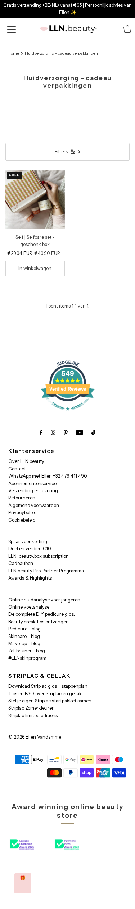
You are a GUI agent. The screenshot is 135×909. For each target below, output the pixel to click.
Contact (17, 469)
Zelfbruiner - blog (26, 650)
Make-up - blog (24, 643)
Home (13, 53)
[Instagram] (53, 432)
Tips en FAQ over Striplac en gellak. (45, 693)
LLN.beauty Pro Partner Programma (46, 571)
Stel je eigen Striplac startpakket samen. (50, 700)
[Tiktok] (93, 432)
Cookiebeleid (22, 520)
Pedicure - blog (24, 629)
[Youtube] (79, 432)
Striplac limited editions (33, 715)
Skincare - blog (24, 636)
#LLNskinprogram (27, 658)
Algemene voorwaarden (33, 505)
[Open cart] (127, 29)
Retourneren (21, 498)
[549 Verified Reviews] (68, 414)
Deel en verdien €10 (29, 548)
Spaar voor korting (27, 541)
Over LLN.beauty (26, 461)
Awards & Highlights (30, 578)
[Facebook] (41, 432)
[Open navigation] (11, 29)
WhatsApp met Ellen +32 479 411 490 (47, 476)
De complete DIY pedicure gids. (41, 614)
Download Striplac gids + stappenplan (47, 686)
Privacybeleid (22, 512)
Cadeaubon (20, 563)
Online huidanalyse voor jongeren (44, 600)
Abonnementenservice (32, 483)
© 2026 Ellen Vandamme (34, 737)
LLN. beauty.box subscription (38, 556)
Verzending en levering (33, 490)
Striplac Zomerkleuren (31, 708)
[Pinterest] (66, 432)
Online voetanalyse (28, 607)
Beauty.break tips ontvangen (38, 621)
